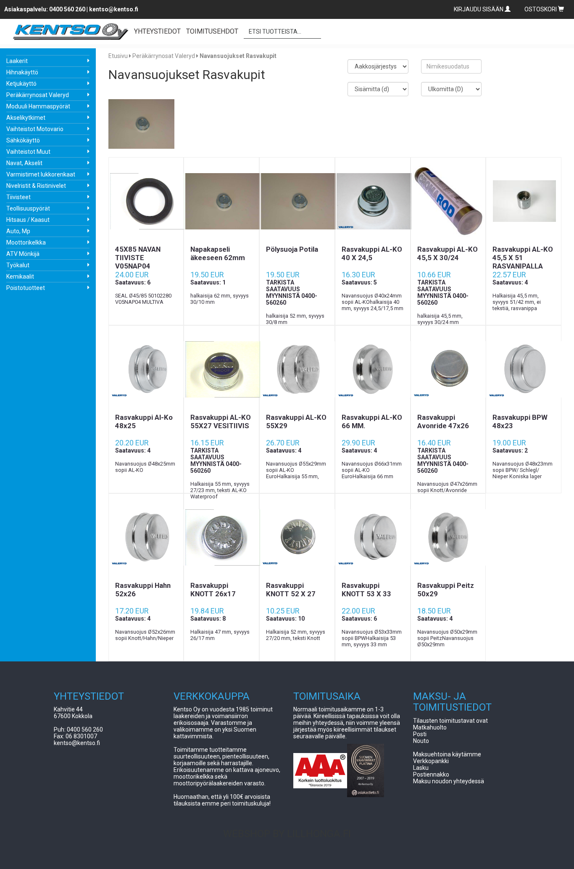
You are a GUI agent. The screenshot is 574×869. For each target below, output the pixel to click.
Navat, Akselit (24, 163)
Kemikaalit (20, 276)
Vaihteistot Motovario (34, 129)
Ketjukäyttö (21, 83)
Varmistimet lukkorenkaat (40, 174)
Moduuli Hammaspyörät (38, 106)
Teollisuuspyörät (28, 208)
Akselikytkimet (25, 117)
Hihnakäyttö (22, 72)
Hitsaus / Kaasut (28, 219)
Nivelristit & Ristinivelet (36, 185)
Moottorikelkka (26, 242)
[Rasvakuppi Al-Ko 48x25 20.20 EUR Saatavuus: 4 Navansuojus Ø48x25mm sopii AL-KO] (146, 369)
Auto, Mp (18, 231)
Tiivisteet (18, 197)
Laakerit (17, 61)
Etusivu (118, 56)
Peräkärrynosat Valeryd (37, 95)
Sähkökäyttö (23, 140)
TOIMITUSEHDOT (212, 31)
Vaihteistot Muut (28, 151)
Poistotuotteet (25, 287)
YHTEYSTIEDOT (157, 31)
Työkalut (17, 265)
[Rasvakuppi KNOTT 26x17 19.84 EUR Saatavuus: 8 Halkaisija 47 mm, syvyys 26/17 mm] (221, 537)
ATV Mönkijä (22, 253)
